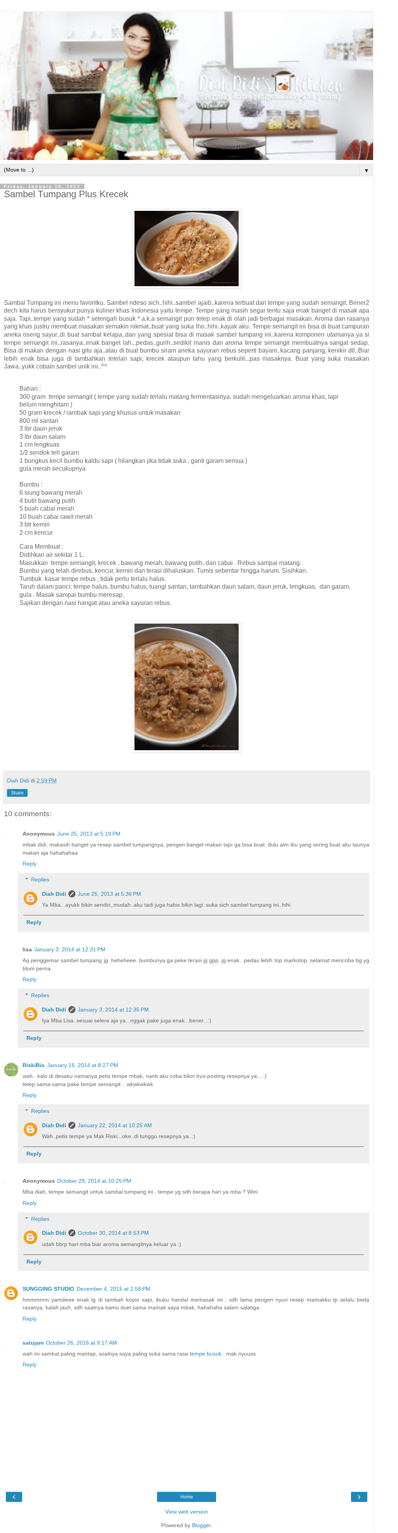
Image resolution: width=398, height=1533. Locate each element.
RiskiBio (34, 1065)
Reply (30, 863)
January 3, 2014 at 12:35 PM (113, 1009)
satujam (33, 1343)
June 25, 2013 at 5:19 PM (88, 834)
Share (17, 793)
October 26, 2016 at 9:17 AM (81, 1343)
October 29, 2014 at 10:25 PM (94, 1181)
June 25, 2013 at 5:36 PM (109, 894)
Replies (40, 879)
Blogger (201, 1525)
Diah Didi (54, 894)
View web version (186, 1512)
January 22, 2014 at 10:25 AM (115, 1125)
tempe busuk (206, 1353)
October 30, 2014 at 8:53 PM (113, 1233)
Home (186, 1497)
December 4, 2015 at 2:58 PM (113, 1289)
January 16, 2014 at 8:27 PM (82, 1065)
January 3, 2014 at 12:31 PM (69, 949)
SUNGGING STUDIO (48, 1289)
